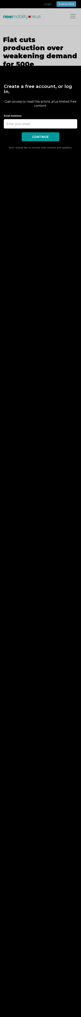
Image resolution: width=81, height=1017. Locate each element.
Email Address (13, 115)
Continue (40, 137)
